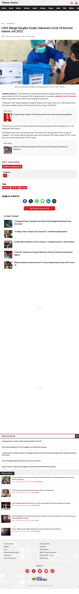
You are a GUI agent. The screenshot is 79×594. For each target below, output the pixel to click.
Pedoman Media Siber (11, 552)
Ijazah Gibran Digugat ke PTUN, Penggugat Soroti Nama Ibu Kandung (24, 447)
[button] (76, 3)
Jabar (34, 8)
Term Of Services (10, 558)
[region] (39, 17)
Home (3, 8)
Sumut (18, 8)
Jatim (58, 8)
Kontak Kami (44, 549)
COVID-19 (15, 188)
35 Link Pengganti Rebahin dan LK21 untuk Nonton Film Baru (21, 461)
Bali (64, 8)
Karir (5, 549)
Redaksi (6, 546)
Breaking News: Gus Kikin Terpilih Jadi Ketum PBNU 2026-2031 (22, 441)
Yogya (50, 8)
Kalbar (71, 8)
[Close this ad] (77, 587)
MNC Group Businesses (48, 552)
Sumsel (27, 8)
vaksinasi (58, 96)
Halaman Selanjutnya (11, 166)
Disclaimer (7, 555)
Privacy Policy (45, 544)
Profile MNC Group (46, 555)
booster (73, 96)
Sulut (2, 23)
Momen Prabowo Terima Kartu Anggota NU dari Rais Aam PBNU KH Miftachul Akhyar (29, 466)
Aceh (11, 8)
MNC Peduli (44, 558)
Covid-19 (66, 96)
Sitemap (43, 546)
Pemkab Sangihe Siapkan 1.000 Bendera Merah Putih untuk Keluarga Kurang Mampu (42, 114)
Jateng (42, 8)
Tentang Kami (8, 544)
